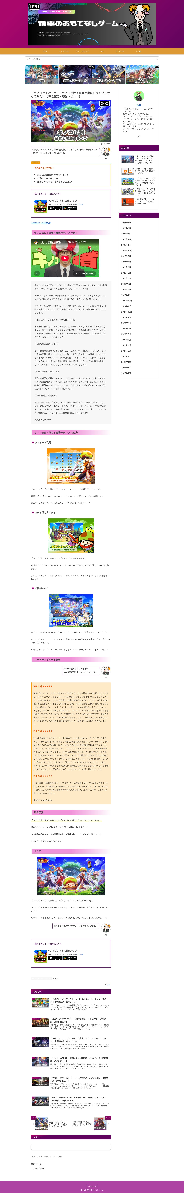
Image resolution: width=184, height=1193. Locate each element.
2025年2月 (126, 290)
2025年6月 (126, 267)
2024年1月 (126, 356)
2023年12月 (126, 362)
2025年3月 (126, 284)
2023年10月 (126, 373)
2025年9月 (126, 256)
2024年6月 (126, 334)
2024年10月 (126, 312)
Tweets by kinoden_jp (41, 223)
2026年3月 (126, 228)
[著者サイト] (139, 136)
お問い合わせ (39, 1168)
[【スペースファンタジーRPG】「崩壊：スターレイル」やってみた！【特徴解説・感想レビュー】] (75, 74)
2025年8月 (126, 262)
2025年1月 (126, 295)
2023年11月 (126, 368)
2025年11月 (126, 245)
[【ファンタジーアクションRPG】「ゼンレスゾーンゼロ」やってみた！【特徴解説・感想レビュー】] (108, 74)
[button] (157, 59)
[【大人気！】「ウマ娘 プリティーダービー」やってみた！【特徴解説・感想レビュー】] (142, 74)
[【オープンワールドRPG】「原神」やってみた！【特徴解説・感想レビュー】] (42, 74)
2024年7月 (126, 329)
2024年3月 (126, 351)
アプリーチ (79, 204)
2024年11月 (126, 306)
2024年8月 (126, 323)
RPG (34, 979)
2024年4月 (126, 345)
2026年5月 (126, 223)
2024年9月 (126, 317)
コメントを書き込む (71, 1147)
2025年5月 (126, 273)
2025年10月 (126, 250)
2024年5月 (126, 340)
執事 (139, 105)
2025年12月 (126, 239)
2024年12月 (126, 301)
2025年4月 (126, 278)
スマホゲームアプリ (45, 979)
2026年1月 (126, 234)
